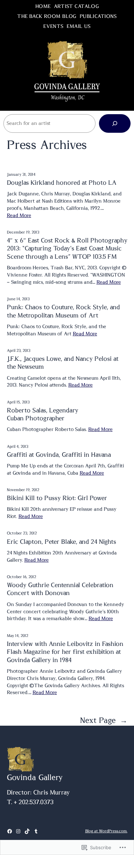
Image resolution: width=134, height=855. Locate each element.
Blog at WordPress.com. (106, 831)
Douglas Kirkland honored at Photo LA (61, 183)
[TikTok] (27, 831)
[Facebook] (9, 831)
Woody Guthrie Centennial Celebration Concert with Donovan (60, 589)
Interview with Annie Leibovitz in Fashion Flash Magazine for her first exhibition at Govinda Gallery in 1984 (65, 652)
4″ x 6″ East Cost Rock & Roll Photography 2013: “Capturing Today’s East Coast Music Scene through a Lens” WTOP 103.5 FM (67, 249)
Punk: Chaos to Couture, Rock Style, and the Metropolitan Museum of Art (63, 311)
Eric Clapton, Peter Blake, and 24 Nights (61, 542)
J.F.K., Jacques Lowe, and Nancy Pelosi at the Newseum (63, 363)
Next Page (103, 720)
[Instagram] (18, 831)
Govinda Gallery (35, 777)
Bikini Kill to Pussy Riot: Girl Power (57, 498)
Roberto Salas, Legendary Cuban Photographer (42, 415)
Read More (19, 215)
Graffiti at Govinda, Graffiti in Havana (59, 455)
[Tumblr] (36, 831)
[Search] (115, 123)
